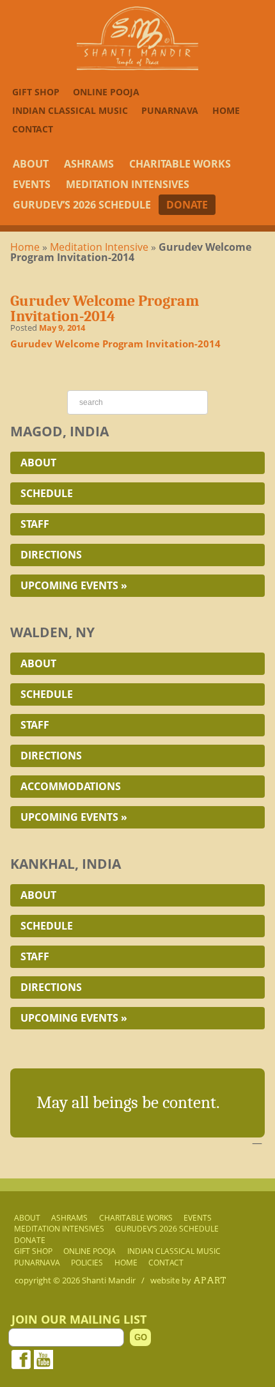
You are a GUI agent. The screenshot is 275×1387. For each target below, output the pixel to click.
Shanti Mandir (109, 1280)
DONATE (187, 205)
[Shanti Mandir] (137, 66)
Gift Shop (35, 92)
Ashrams (89, 164)
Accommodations (70, 786)
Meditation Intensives (127, 184)
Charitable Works (180, 164)
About (31, 164)
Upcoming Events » (73, 585)
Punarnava (169, 110)
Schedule (46, 493)
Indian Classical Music (70, 110)
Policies (87, 1262)
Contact (32, 129)
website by (188, 1280)
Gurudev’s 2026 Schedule (82, 205)
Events (32, 184)
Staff (34, 524)
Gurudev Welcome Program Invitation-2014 (115, 343)
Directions (51, 555)
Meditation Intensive (99, 247)
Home (226, 110)
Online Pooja (106, 92)
